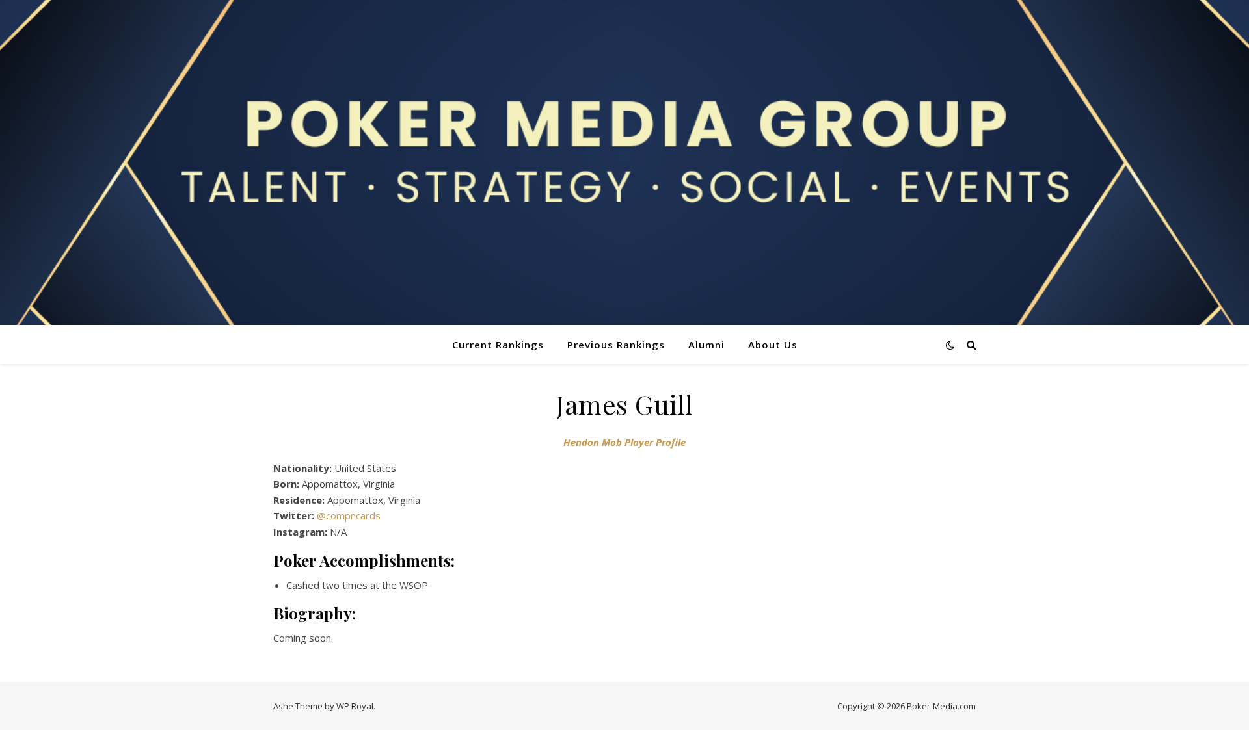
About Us (773, 344)
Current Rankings (498, 344)
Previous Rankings (616, 344)
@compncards (349, 515)
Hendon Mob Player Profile (624, 442)
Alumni (706, 344)
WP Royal (354, 706)
